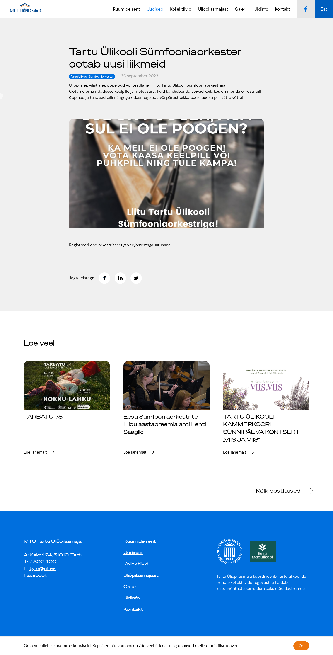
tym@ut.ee (42, 568)
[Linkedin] (122, 278)
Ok (301, 645)
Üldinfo (131, 598)
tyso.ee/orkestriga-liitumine (146, 245)
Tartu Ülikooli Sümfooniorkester (92, 76)
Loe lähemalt (35, 452)
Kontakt (282, 9)
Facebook (36, 575)
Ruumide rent (126, 9)
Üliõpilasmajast (141, 575)
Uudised (133, 552)
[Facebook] (107, 278)
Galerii (241, 9)
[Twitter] (138, 278)
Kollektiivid (135, 564)
